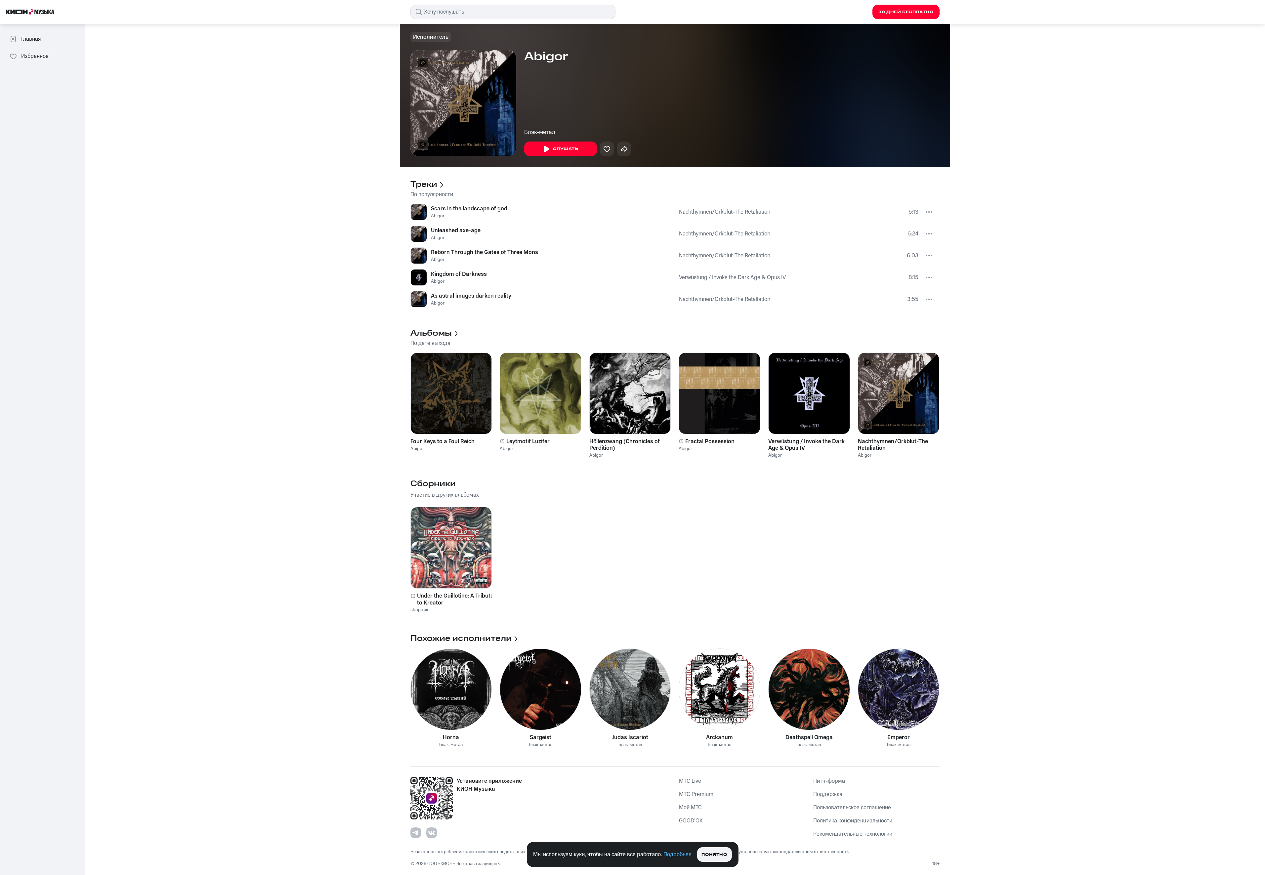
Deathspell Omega (809, 737)
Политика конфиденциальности (852, 821)
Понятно (714, 854)
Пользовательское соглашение (852, 808)
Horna (451, 737)
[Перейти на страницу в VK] (431, 832)
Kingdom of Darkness (459, 274)
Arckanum (719, 737)
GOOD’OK (691, 821)
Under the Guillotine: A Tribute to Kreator (455, 599)
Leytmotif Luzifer (528, 441)
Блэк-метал (539, 132)
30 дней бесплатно (905, 12)
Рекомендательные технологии (852, 834)
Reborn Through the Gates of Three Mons (484, 252)
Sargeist (540, 737)
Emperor (898, 737)
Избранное (35, 56)
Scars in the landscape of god (469, 209)
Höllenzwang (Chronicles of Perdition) (624, 444)
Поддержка (827, 794)
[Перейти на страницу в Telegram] (415, 832)
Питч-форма (829, 781)
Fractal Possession (710, 441)
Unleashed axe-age (456, 230)
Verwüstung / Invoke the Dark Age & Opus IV (732, 277)
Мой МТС (690, 808)
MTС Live (690, 781)
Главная (31, 39)
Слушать (565, 149)
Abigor (437, 216)
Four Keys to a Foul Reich (442, 441)
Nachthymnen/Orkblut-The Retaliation (724, 212)
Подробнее (677, 854)
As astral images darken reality (471, 296)
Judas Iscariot (630, 737)
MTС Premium (696, 794)
